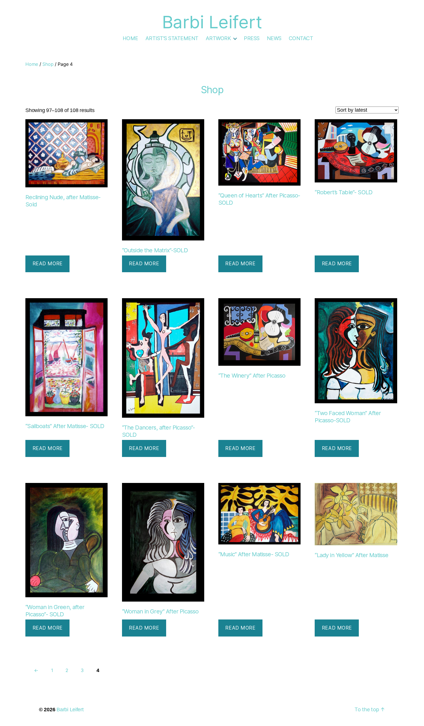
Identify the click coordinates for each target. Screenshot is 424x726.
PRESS (252, 38)
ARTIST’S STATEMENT (171, 38)
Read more (48, 263)
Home (31, 64)
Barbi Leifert (70, 709)
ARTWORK (218, 38)
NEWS (274, 38)
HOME (130, 38)
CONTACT (301, 38)
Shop (47, 64)
